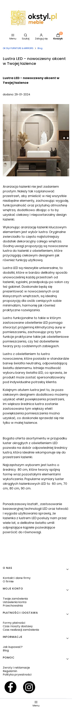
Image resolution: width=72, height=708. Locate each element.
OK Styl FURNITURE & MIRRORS (18, 48)
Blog (40, 48)
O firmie (8, 581)
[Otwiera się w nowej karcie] (10, 687)
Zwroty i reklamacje (16, 668)
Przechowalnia (13, 606)
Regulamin (10, 671)
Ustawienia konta (14, 602)
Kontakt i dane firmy (17, 578)
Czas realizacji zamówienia (21, 630)
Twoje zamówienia (15, 599)
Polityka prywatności (17, 675)
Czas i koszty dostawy (18, 626)
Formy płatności (14, 623)
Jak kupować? (13, 647)
